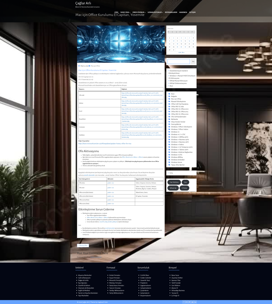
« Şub (179, 52)
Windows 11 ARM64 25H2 (179, 137)
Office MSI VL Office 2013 (179, 111)
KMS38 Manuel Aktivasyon (179, 81)
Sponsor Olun (175, 280)
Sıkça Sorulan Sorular (178, 122)
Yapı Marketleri (83, 295)
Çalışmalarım (144, 293)
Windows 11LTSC (176, 155)
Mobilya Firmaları (115, 283)
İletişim (192, 12)
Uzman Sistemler (155, 12)
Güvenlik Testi (145, 280)
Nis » (183, 52)
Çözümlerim (144, 290)
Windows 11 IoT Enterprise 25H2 (182, 147)
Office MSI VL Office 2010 (179, 109)
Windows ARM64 (177, 157)
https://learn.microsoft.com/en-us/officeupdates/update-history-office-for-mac (104, 143)
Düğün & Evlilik (83, 280)
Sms (185, 182)
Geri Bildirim (175, 285)
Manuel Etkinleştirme (178, 101)
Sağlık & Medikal (84, 290)
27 (185, 47)
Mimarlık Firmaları (115, 280)
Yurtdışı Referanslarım (116, 290)
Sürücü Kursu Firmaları (116, 285)
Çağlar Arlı (83, 3)
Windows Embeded (177, 160)
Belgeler (174, 96)
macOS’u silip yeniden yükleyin (108, 222)
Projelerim (143, 283)
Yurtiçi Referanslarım (116, 293)
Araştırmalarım (145, 295)
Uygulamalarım (145, 285)
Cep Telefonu (174, 182)
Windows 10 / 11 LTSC (178, 134)
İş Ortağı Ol (175, 295)
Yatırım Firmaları (115, 288)
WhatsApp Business (178, 290)
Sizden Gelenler (145, 278)
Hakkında (183, 12)
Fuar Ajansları (82, 283)
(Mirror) (141, 157)
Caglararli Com (103, 302)
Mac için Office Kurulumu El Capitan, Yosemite (97, 70)
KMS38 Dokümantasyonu (178, 83)
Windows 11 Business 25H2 (180, 139)
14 (189, 41)
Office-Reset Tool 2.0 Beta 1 (95, 217)
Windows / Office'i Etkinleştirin (181, 127)
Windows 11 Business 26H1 (180, 142)
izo (113, 183)
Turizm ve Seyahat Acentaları (88, 293)
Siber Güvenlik (138, 12)
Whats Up (173, 188)
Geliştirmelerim (145, 288)
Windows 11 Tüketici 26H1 (179, 150)
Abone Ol (174, 288)
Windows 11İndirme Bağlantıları (182, 152)
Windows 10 (175, 132)
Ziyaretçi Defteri (177, 278)
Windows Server (176, 162)
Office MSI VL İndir (177, 106)
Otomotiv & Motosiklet (86, 288)
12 (181, 41)
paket (109, 183)
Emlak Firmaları (114, 275)
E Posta (184, 188)
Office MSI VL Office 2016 (179, 114)
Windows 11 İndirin (177, 144)
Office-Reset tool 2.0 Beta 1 (129, 157)
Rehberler (174, 119)
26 (181, 47)
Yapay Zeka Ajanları (178, 165)
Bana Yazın (175, 275)
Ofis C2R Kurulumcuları (178, 117)
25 (177, 47)
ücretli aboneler (89, 175)
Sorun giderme (176, 124)
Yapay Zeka (124, 12)
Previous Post (83, 245)
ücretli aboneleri (110, 228)
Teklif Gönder (176, 283)
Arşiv (171, 86)
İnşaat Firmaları (114, 278)
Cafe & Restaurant (84, 278)
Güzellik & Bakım (84, 285)
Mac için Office (95, 66)
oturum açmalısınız (96, 257)
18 (177, 44)
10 (173, 41)
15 (193, 41)
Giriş (116, 12)
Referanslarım (171, 12)
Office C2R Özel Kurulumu (179, 104)
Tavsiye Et (174, 293)
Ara (193, 61)
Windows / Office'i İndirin (179, 129)
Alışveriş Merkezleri (85, 275)
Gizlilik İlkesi (144, 275)
